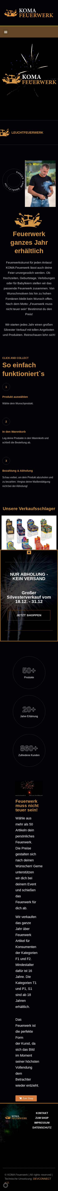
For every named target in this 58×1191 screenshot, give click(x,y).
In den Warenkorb (14, 431)
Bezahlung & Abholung (17, 470)
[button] (5, 31)
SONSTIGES (21, 132)
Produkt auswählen (15, 396)
